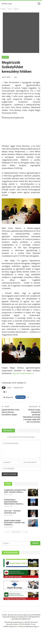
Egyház (5, 57)
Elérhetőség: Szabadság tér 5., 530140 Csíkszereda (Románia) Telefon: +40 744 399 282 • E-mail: (21, 623)
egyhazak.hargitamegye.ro (22, 373)
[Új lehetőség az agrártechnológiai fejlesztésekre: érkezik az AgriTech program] (33, 502)
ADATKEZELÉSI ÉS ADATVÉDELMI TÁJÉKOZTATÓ (25, 618)
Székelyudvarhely (18, 387)
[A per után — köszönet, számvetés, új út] (33, 513)
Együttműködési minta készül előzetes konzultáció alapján (10, 412)
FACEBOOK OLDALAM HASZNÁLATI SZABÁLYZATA (21, 616)
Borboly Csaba (7, 4)
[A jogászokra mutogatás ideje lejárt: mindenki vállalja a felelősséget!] (33, 492)
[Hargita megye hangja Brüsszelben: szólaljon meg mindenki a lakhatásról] (33, 523)
